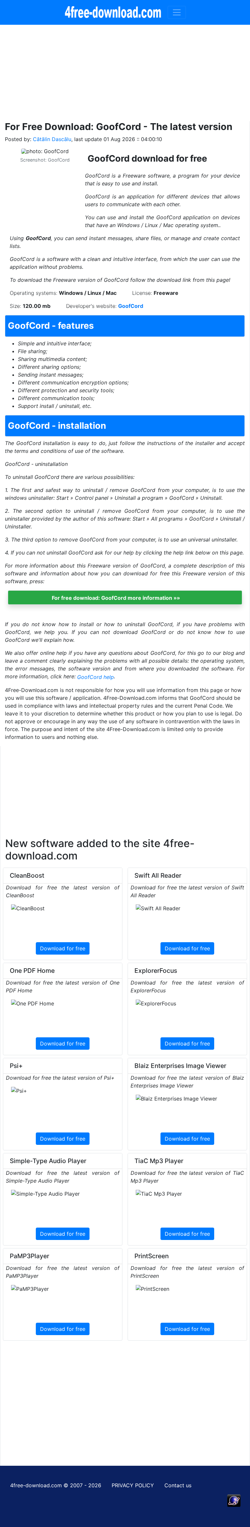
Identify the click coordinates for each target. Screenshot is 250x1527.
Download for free (62, 948)
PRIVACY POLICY (133, 1485)
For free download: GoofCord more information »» (116, 598)
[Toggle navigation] (177, 12)
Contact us (177, 1485)
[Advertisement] (125, 70)
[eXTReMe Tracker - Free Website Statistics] (234, 1500)
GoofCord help (95, 677)
